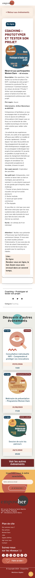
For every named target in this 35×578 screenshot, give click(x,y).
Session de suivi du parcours (17, 442)
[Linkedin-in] (7, 555)
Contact (4, 543)
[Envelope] (25, 555)
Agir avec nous (7, 540)
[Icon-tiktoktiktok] (21, 555)
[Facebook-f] (3, 555)
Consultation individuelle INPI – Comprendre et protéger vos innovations (17, 356)
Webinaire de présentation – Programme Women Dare (17, 399)
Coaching (15, 304)
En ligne (10, 24)
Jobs (3, 535)
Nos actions (6, 530)
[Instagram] (10, 555)
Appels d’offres (6, 538)
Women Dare (6, 533)
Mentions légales (17, 572)
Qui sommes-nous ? (8, 527)
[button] (13, 299)
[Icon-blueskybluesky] (14, 555)
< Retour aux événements (17, 12)
